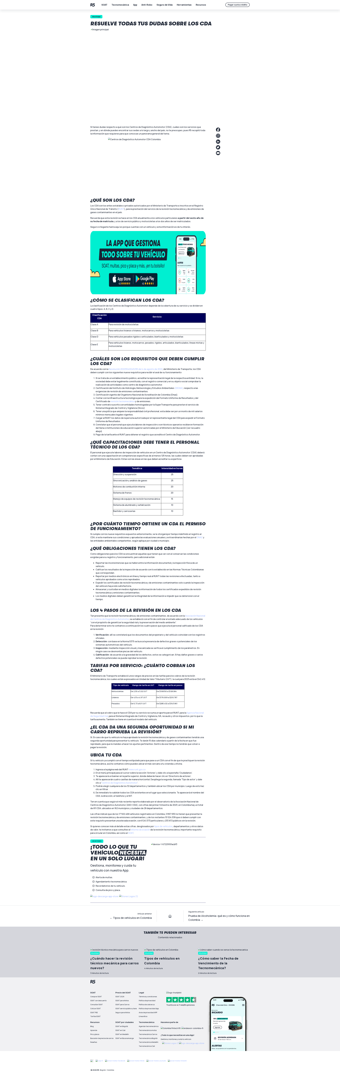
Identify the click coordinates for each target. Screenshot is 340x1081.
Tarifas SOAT (95, 1016)
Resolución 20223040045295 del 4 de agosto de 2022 (135, 369)
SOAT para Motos (122, 1000)
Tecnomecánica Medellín (148, 1042)
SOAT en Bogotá (121, 1026)
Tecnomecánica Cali (147, 1046)
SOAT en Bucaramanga (124, 1038)
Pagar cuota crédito (237, 4)
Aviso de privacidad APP (148, 1012)
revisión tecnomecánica (123, 401)
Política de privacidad (147, 1000)
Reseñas (93, 1042)
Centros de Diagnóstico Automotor (119, 782)
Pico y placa (94, 1034)
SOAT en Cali (120, 1030)
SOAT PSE (94, 1012)
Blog (92, 1026)
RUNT (121, 209)
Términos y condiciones (148, 996)
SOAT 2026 (119, 996)
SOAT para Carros (122, 1004)
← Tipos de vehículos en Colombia (131, 918)
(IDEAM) (179, 388)
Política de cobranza (147, 1004)
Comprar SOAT (96, 996)
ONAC (200, 537)
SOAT (130, 833)
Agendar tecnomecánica (148, 1026)
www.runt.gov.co (137, 769)
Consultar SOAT (96, 1004)
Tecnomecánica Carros (148, 1034)
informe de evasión (140, 829)
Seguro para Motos (122, 1012)
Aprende (93, 1030)
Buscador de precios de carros (101, 1038)
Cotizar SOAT (95, 1008)
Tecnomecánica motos (148, 1030)
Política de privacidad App (149, 1008)
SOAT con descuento (98, 1000)
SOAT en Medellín (122, 1034)
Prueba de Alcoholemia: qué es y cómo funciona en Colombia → (219, 918)
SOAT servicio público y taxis (126, 1008)
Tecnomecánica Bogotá (148, 1038)
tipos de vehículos (163, 826)
